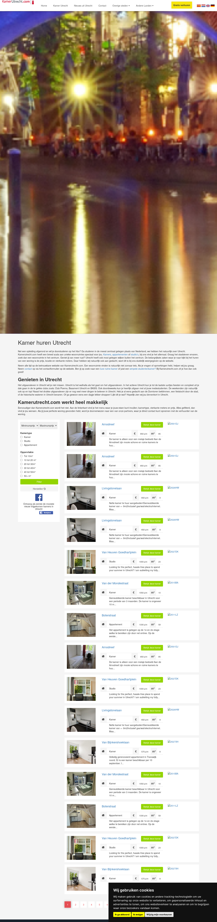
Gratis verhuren (181, 5)
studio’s (135, 354)
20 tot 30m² (30, 464)
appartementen (120, 354)
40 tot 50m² (30, 471)
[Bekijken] (46, 520)
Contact (102, 5)
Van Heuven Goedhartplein (119, 552)
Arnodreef (108, 424)
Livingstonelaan (112, 488)
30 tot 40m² (30, 467)
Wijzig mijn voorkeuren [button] (159, 914)
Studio (27, 441)
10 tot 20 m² (30, 460)
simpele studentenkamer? (143, 368)
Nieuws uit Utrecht (83, 5)
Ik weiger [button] (138, 914)
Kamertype (26, 433)
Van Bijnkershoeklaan (115, 742)
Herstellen (38, 488)
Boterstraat (109, 615)
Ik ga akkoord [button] (122, 914)
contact (28, 368)
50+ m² (27, 475)
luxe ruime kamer (109, 368)
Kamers (107, 354)
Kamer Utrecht (60, 5)
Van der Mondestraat (115, 583)
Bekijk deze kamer (152, 424)
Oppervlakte (27, 452)
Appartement (30, 444)
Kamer (27, 437)
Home (44, 5)
